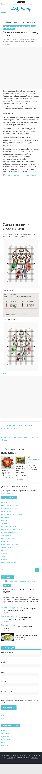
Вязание (4, 520)
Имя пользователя (7, 652)
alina (14, 39)
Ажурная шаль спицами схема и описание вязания (16, 427)
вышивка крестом (20, 41)
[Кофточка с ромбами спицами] (34, 457)
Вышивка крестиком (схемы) (21, 26)
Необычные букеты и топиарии (11, 514)
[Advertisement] (21, 68)
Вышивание (7, 26)
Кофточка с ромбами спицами (34, 467)
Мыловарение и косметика (10, 532)
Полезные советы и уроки (10, 508)
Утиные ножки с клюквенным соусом (18, 590)
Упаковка (4, 553)
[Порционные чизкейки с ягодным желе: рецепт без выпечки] (9, 616)
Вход (3, 742)
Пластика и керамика (8, 538)
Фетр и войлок (6, 547)
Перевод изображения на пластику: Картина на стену (21, 471)
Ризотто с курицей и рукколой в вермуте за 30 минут (20, 609)
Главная (4, 730)
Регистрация (9, 708)
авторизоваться (7, 493)
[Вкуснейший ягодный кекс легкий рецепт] (9, 625)
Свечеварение (6, 535)
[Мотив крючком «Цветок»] (7, 457)
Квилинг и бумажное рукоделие (11, 529)
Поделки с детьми (7, 541)
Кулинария (4, 559)
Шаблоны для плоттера (9, 563)
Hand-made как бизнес (8, 502)
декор (28, 41)
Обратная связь (6, 733)
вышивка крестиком (8, 41)
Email (3, 662)
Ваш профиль (5, 745)
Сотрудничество (6, 736)
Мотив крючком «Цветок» (6, 472)
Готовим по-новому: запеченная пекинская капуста (26, 636)
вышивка (33, 39)
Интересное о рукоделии (9, 505)
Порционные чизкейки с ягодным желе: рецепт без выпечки (18, 618)
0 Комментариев (24, 39)
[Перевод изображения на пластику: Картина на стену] (21, 457)
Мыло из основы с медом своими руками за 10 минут (20, 438)
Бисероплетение (6, 511)
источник (6, 374)
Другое (3, 556)
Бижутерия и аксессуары (9, 544)
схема (32, 41)
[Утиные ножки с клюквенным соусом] (21, 581)
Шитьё (3, 550)
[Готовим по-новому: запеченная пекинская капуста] (7, 634)
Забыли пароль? (6, 719)
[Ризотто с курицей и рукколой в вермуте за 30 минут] (12, 608)
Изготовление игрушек (9, 526)
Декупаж (4, 523)
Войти (3, 716)
